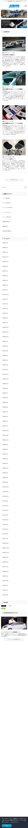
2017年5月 (4, 519)
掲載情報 (4, 226)
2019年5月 (4, 407)
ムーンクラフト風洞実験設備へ (14, 639)
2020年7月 (4, 350)
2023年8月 (4, 247)
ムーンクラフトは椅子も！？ (9, 159)
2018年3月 (4, 472)
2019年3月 (4, 416)
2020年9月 (4, 341)
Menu (25, 5)
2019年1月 (4, 425)
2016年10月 (4, 552)
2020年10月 (4, 336)
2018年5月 (4, 463)
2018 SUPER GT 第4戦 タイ (8, 54)
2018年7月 (4, 454)
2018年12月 (4, 430)
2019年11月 (4, 378)
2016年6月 (4, 571)
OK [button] (6, 825)
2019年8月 (4, 393)
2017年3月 (4, 529)
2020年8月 (4, 346)
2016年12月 (4, 543)
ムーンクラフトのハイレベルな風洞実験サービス (10, 632)
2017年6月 (4, 515)
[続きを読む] (6, 100)
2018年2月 (4, 477)
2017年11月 (4, 491)
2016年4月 (4, 580)
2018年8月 (4, 449)
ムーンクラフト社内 (6, 207)
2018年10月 (4, 439)
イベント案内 (11, 121)
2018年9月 (4, 444)
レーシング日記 (12, 52)
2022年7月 (4, 271)
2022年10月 (4, 261)
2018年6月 (4, 458)
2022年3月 (4, 285)
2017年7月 (4, 510)
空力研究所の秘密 (5, 231)
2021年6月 (4, 308)
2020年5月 (4, 360)
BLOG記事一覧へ (14, 179)
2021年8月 (4, 299)
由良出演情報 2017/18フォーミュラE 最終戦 (12, 89)
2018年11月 (4, 435)
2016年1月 (4, 594)
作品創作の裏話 (12, 156)
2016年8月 (4, 562)
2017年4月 (4, 524)
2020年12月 (4, 327)
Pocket (10, 605)
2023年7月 (4, 252)
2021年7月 (4, 303)
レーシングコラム (5, 212)
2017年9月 (4, 501)
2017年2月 (4, 533)
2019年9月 (4, 388)
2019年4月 (4, 411)
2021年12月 (4, 294)
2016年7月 (4, 566)
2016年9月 (4, 557)
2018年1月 (4, 482)
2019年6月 (4, 402)
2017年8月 (4, 505)
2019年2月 (4, 421)
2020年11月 (4, 332)
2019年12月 (4, 374)
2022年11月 (4, 256)
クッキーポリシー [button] (14, 822)
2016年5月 (4, 576)
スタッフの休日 (5, 202)
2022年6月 (4, 275)
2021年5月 (4, 313)
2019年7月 (4, 397)
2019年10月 (4, 383)
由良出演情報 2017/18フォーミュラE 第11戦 (12, 123)
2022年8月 (4, 266)
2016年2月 (4, 590)
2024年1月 (4, 242)
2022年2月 (4, 289)
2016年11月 (4, 547)
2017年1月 (4, 538)
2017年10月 (4, 496)
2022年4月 (4, 280)
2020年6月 (4, 355)
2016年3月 (4, 585)
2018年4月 (4, 468)
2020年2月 (4, 364)
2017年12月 (4, 486)
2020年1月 (4, 369)
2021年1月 (4, 322)
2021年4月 (4, 317)
